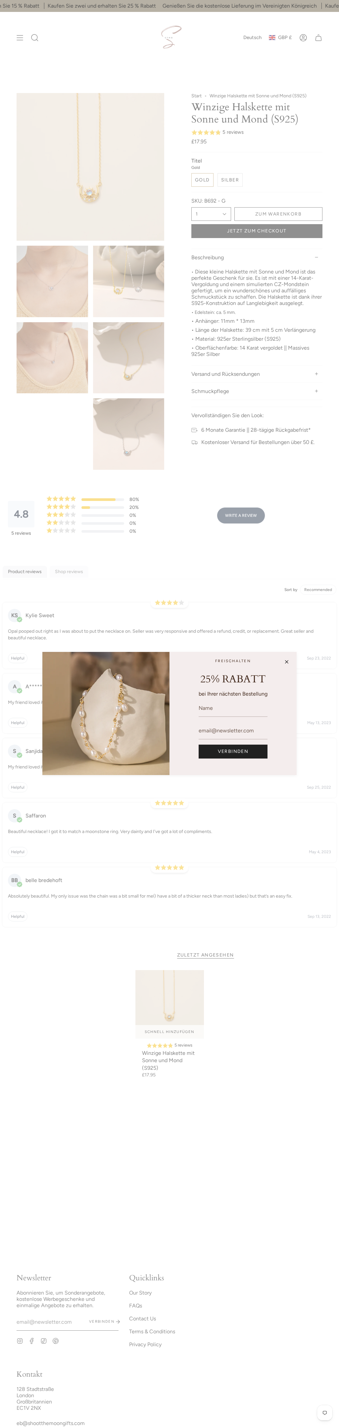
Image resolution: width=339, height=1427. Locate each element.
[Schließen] (286, 662)
